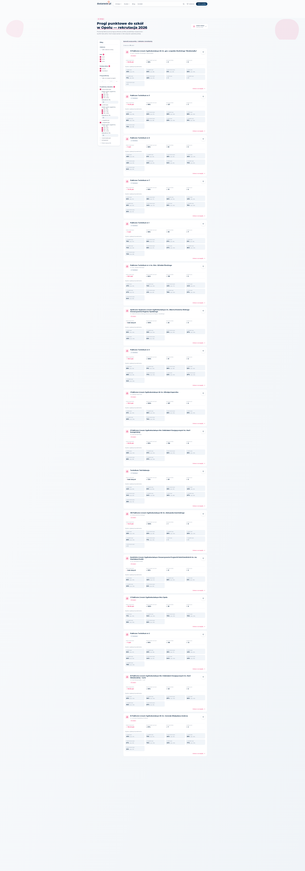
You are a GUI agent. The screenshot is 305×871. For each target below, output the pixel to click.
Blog (133, 4)
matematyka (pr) (106, 138)
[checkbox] (100, 49)
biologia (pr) (105, 140)
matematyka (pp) (106, 89)
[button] (203, 52)
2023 (103, 57)
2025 (103, 61)
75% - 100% (106, 97)
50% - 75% (105, 96)
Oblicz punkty (202, 4)
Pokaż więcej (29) (106, 143)
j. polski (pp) (105, 104)
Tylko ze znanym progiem (109, 78)
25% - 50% (105, 94)
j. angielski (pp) (106, 122)
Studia (126, 4)
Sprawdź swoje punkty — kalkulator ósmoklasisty (137, 41)
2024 (103, 59)
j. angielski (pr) (105, 120)
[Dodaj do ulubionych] (203, 52)
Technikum (105, 70)
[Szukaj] (183, 4)
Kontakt (140, 4)
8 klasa (118, 4)
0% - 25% (105, 93)
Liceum (104, 68)
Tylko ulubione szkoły (107, 49)
